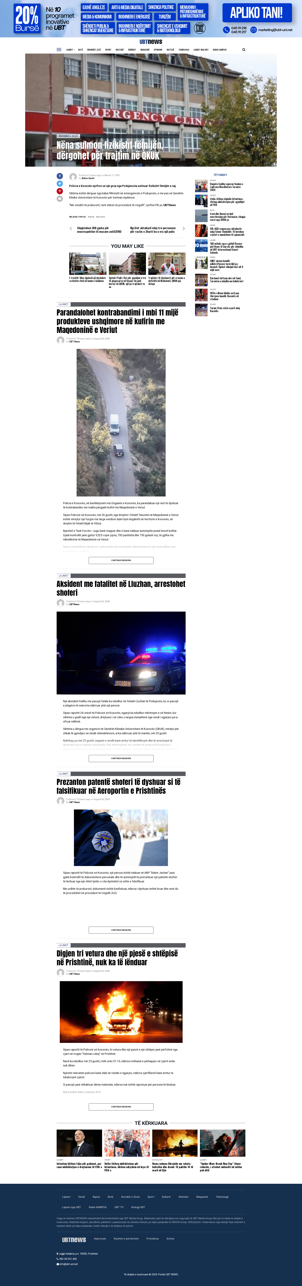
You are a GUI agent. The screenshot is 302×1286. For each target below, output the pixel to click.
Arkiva (170, 1238)
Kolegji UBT (138, 1207)
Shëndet (132, 49)
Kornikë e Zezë (130, 1196)
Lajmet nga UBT (201, 49)
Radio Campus (219, 49)
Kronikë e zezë (94, 49)
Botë (80, 49)
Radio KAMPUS (98, 1207)
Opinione (158, 49)
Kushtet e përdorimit (126, 1238)
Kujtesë (170, 49)
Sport (108, 49)
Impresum (100, 1238)
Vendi (81, 1196)
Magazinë (144, 49)
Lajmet (69, 49)
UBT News (74, 341)
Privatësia (152, 1238)
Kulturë (120, 49)
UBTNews (74, 604)
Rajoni (96, 1196)
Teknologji (184, 49)
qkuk (91, 217)
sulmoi (101, 217)
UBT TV (119, 1207)
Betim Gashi (88, 178)
